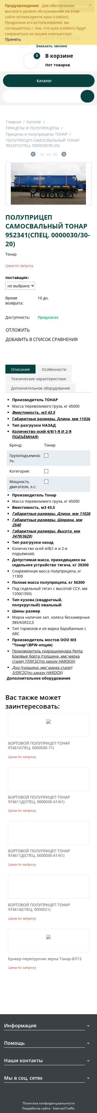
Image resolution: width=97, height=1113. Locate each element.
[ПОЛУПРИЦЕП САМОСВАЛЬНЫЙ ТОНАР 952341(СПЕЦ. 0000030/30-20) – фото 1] (48, 184)
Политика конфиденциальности (49, 1103)
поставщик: (17, 277)
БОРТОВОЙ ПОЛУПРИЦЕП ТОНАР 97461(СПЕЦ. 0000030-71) (39, 745)
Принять (13, 39)
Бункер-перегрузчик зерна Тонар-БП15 (45, 959)
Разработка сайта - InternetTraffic (48, 1108)
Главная (13, 121)
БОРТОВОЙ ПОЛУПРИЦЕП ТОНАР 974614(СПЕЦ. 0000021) (39, 907)
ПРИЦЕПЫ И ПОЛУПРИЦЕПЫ (32, 127)
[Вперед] (63, 154)
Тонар (11, 254)
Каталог (34, 121)
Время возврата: (14, 300)
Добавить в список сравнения (42, 339)
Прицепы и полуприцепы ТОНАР (36, 134)
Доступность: (17, 317)
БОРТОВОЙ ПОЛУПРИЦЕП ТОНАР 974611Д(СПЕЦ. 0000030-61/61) (39, 799)
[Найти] (87, 96)
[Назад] (33, 154)
